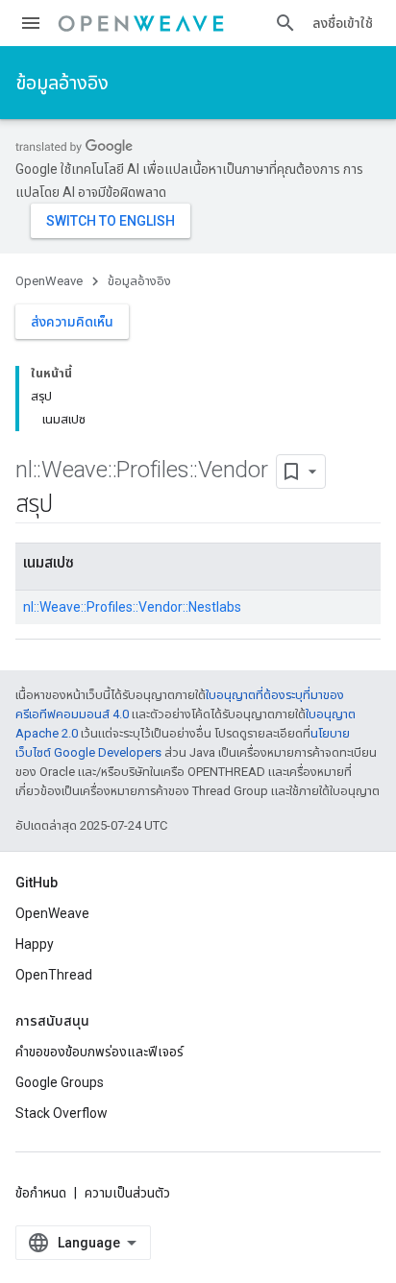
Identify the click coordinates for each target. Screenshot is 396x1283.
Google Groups (59, 1082)
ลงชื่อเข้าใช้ (342, 23)
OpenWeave (49, 281)
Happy (34, 944)
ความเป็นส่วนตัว (127, 1192)
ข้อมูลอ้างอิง (62, 82)
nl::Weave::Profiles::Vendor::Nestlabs (132, 607)
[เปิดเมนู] (31, 23)
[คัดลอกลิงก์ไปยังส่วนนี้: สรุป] (71, 506)
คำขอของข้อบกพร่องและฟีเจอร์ (99, 1051)
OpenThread (53, 974)
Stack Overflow (61, 1113)
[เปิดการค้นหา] (285, 23)
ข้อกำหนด (40, 1192)
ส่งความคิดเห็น (72, 321)
